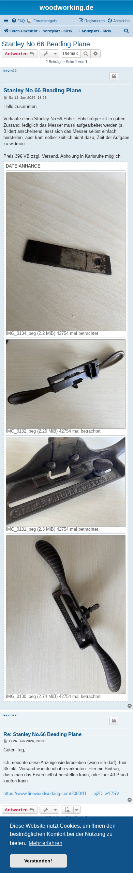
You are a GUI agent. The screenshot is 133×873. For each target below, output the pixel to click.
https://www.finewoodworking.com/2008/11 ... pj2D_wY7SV (61, 793)
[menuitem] (18, 21)
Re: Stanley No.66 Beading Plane (42, 734)
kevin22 (10, 71)
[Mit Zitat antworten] (113, 76)
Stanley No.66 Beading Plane (46, 44)
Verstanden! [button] (38, 860)
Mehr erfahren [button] (45, 843)
